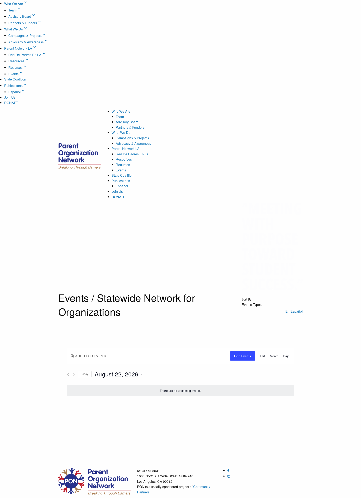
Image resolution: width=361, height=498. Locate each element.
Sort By (246, 299)
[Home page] (79, 155)
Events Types (252, 304)
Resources (18, 61)
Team (15, 10)
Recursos (18, 67)
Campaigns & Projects (27, 35)
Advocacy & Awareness (28, 42)
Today (84, 374)
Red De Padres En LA (27, 54)
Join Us (9, 97)
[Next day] (73, 374)
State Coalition (15, 79)
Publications (16, 85)
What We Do (16, 29)
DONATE (11, 102)
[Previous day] (68, 374)
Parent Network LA (20, 48)
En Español (294, 311)
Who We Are (16, 3)
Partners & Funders (25, 22)
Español (17, 91)
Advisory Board (22, 16)
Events (16, 74)
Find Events (242, 356)
